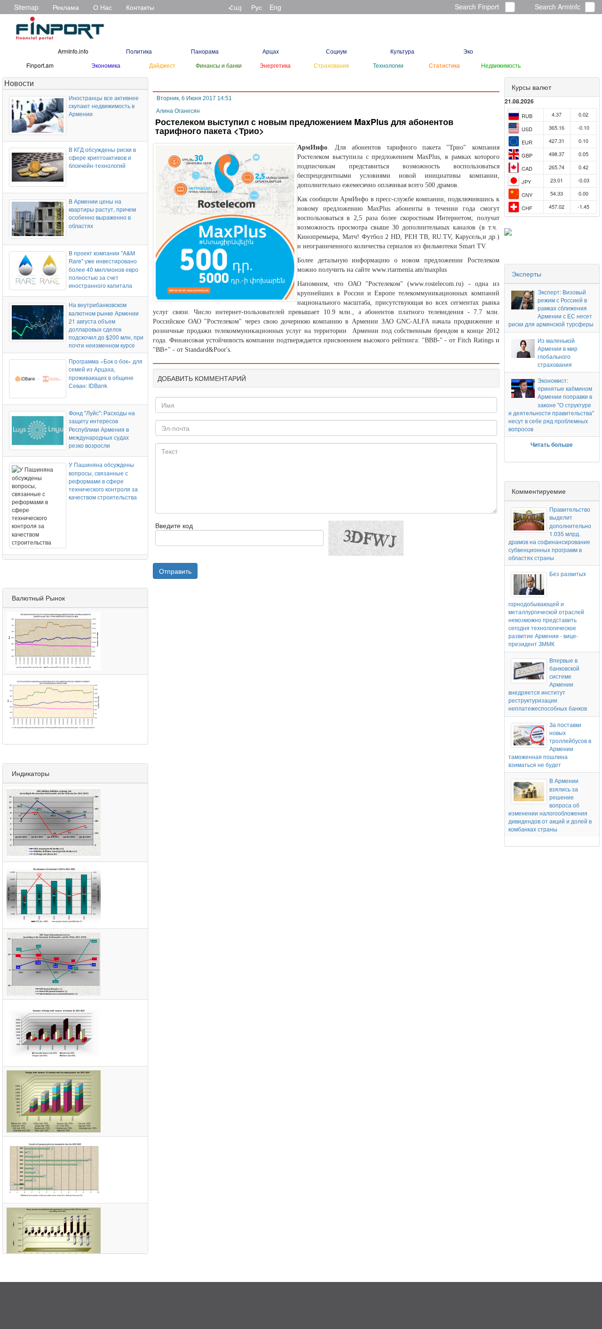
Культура (402, 51)
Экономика (105, 65)
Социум (336, 51)
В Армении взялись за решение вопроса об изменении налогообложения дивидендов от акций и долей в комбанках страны (550, 804)
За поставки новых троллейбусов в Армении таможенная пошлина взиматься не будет (549, 744)
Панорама (205, 51)
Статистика (444, 65)
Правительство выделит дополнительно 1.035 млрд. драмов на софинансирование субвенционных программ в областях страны (549, 533)
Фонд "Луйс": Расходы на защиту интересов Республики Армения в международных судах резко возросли (102, 429)
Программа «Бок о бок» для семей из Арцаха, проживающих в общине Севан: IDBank (106, 373)
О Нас (102, 7)
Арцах (270, 51)
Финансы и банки (219, 65)
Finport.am (40, 65)
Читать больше (552, 444)
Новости (19, 83)
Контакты (140, 7)
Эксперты (526, 273)
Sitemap (26, 7)
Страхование (331, 65)
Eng (275, 7)
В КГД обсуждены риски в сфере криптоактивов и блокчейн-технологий (102, 157)
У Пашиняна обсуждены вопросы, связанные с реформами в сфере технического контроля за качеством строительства (103, 480)
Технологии (388, 65)
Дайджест (162, 65)
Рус (256, 7)
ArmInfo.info (73, 51)
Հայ (235, 7)
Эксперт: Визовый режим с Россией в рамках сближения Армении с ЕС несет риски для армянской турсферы (551, 308)
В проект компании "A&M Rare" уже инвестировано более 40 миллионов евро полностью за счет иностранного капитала (103, 269)
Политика (139, 51)
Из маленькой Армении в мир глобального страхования (558, 352)
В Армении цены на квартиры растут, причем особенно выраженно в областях (102, 213)
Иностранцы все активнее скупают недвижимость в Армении (104, 106)
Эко (468, 51)
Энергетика (275, 65)
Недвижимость (501, 65)
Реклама (66, 7)
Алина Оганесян (178, 111)
